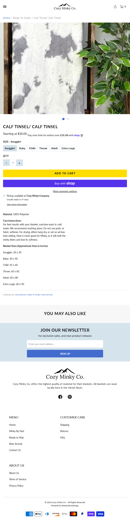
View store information (17, 204)
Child (32, 148)
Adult (54, 148)
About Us (14, 473)
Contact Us (15, 450)
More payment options (65, 191)
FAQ (62, 437)
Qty (6, 155)
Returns (64, 431)
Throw (43, 148)
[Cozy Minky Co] (65, 6)
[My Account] (115, 6)
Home (12, 424)
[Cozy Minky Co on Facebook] (60, 397)
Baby (22, 148)
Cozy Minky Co (59, 502)
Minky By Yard (16, 431)
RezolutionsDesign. (70, 505)
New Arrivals (47, 294)
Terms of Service (17, 479)
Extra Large (68, 148)
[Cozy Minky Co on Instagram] (70, 397)
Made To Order (33, 294)
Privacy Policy (16, 485)
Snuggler (10, 148)
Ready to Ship (16, 437)
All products (20, 294)
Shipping (64, 424)
